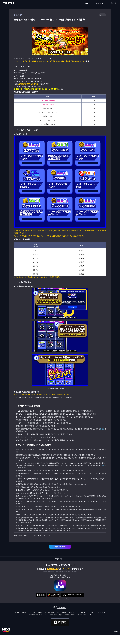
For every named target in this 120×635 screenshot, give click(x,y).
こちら (102, 429)
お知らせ (99, 3)
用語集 (17, 612)
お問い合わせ (99, 612)
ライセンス (32, 612)
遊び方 (113, 3)
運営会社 (40, 612)
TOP (86, 3)
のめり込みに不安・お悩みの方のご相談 (58, 615)
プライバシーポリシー (82, 612)
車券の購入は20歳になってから (37, 615)
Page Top (58, 559)
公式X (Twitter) (61, 607)
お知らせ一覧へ (60, 547)
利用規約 (24, 612)
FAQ (92, 612)
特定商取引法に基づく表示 (52, 612)
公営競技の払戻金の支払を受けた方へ (80, 615)
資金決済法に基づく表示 (68, 612)
